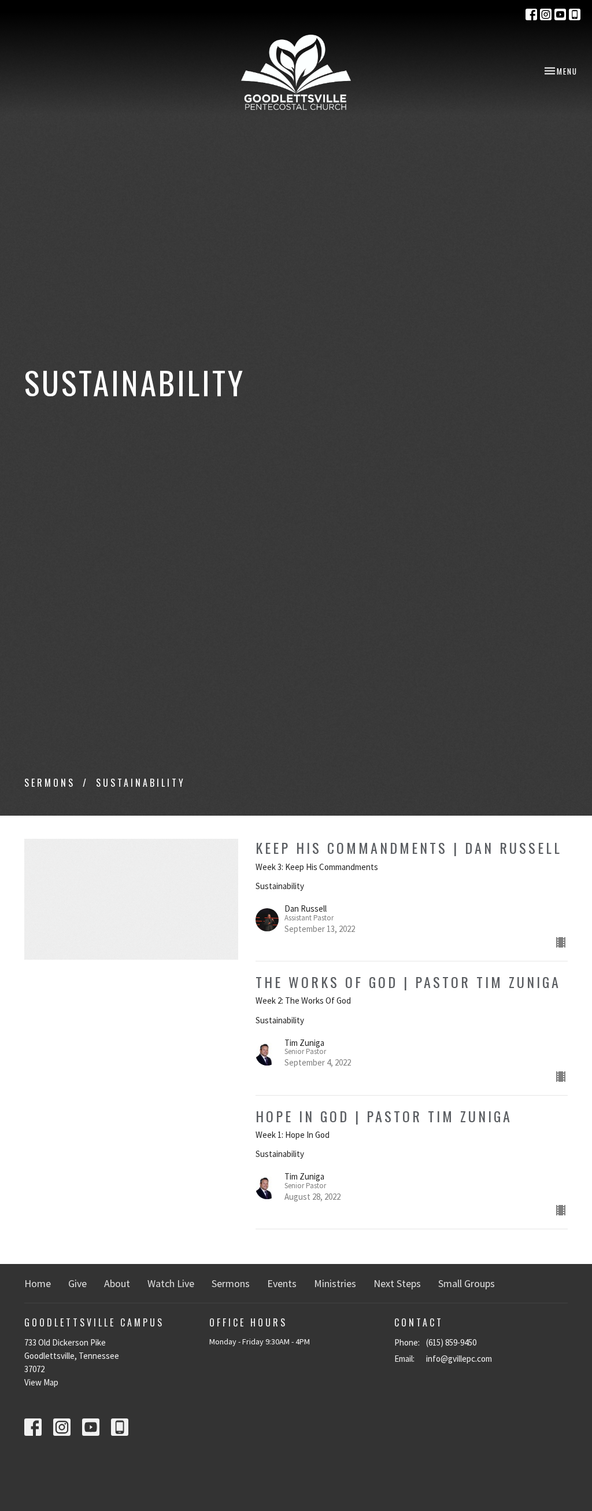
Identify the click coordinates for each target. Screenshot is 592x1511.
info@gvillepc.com (459, 1358)
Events (282, 1283)
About (117, 1283)
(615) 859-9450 (451, 1342)
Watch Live (170, 1283)
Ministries (335, 1283)
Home (37, 1283)
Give (77, 1283)
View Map (41, 1382)
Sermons (49, 783)
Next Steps (397, 1283)
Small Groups (466, 1283)
